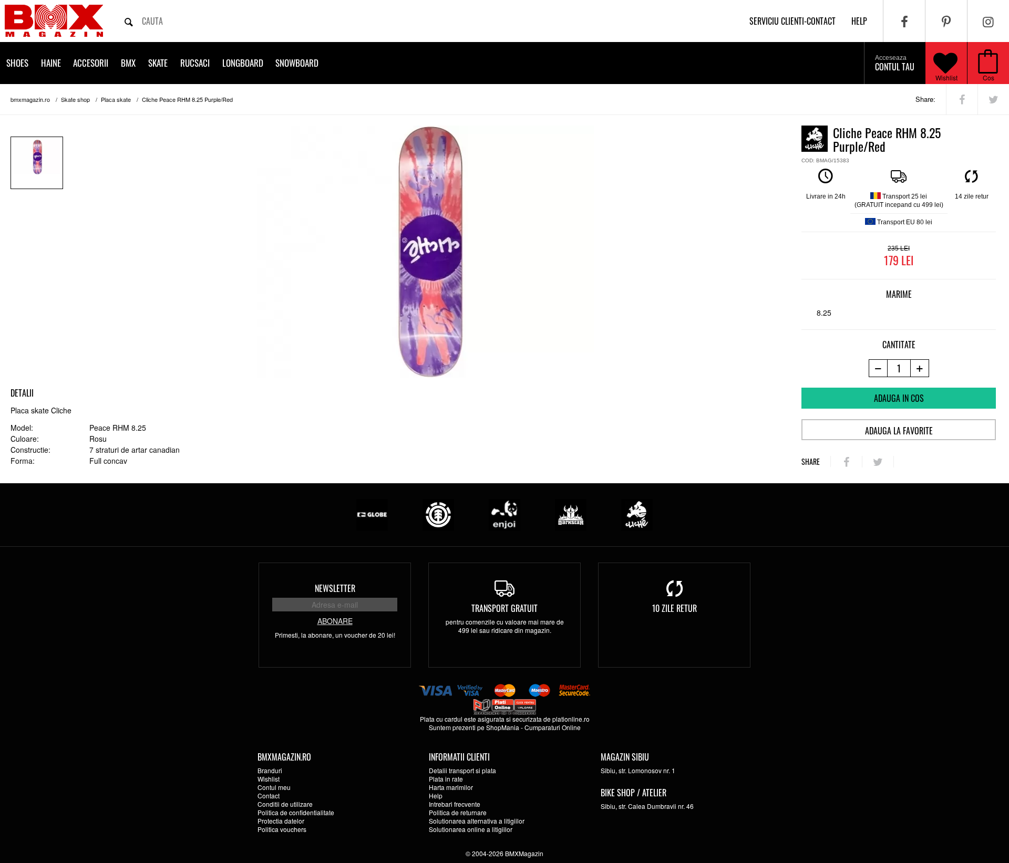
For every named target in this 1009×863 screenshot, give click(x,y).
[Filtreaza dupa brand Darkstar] (570, 513)
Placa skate (116, 99)
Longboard (242, 62)
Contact (269, 795)
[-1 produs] (878, 368)
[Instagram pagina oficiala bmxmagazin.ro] (988, 21)
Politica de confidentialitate (296, 812)
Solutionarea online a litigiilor (470, 829)
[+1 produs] (920, 368)
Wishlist (946, 77)
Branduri (270, 770)
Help (435, 795)
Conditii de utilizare (285, 803)
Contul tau (894, 63)
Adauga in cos (899, 398)
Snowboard (296, 62)
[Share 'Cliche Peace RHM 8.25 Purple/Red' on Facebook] (961, 99)
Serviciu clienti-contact (792, 21)
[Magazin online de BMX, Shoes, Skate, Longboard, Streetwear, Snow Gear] (54, 20)
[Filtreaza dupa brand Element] (438, 513)
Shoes (17, 62)
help (859, 21)
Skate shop (75, 99)
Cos (988, 77)
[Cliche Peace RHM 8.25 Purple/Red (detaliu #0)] (37, 163)
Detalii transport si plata (462, 770)
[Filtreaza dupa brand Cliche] (637, 513)
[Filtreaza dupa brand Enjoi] (504, 513)
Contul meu (274, 787)
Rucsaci (195, 62)
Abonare (335, 621)
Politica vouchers (282, 829)
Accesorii (90, 62)
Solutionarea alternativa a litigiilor (476, 820)
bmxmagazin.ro (30, 99)
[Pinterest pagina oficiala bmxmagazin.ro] (946, 21)
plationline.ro (571, 718)
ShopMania (502, 727)
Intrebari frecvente (454, 803)
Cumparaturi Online (552, 727)
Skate (158, 62)
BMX (128, 62)
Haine (51, 62)
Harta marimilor (451, 787)
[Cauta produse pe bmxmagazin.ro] (129, 21)
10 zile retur (674, 608)
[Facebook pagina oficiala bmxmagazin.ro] (904, 21)
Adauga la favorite (899, 430)
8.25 (824, 312)
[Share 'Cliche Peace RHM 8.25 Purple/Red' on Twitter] (993, 99)
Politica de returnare (458, 812)
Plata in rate (446, 778)
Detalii (22, 393)
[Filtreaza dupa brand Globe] (372, 513)
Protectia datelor (281, 820)
